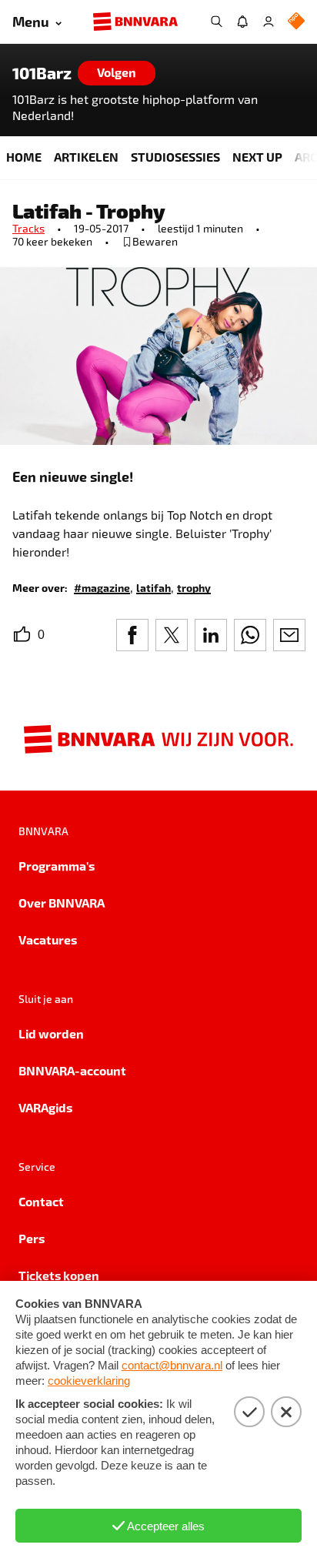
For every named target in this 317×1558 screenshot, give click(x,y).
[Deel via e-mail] (289, 635)
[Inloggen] (268, 21)
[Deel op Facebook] (132, 635)
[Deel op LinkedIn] (210, 635)
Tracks (28, 228)
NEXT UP (257, 156)
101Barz (42, 73)
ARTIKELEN (86, 156)
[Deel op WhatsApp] (250, 635)
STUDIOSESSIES (175, 156)
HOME (24, 156)
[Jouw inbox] (242, 21)
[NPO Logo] (296, 22)
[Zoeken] (216, 21)
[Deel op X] (171, 635)
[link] (102, 587)
